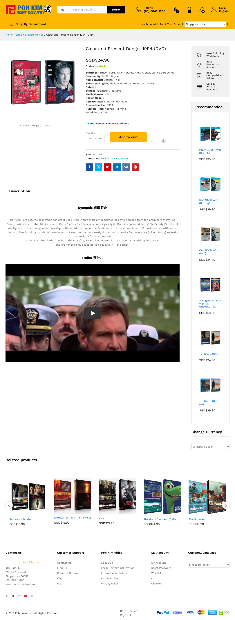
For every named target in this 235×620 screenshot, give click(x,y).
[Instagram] (32, 596)
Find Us (62, 567)
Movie (124, 158)
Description (19, 191)
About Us (107, 562)
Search (116, 9)
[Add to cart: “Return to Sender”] (15, 513)
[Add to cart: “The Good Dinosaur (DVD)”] (150, 513)
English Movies (110, 158)
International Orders (114, 573)
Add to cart (128, 137)
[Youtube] (25, 596)
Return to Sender (20, 519)
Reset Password (161, 567)
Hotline (148, 7)
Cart (154, 578)
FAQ (59, 578)
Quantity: (90, 133)
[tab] (20, 192)
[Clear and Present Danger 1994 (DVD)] (89, 167)
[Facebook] (7, 596)
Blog (59, 583)
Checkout (157, 583)
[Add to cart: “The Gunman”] (194, 513)
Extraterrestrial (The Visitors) (72, 517)
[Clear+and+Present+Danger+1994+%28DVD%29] (98, 167)
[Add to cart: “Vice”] (105, 512)
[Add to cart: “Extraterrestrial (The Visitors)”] (60, 511)
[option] (28, 504)
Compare (163, 141)
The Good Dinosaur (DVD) (160, 519)
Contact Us (64, 562)
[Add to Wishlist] (153, 141)
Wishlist (156, 573)
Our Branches (109, 578)
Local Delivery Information (117, 567)
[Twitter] (13, 596)
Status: (90, 66)
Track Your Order (170, 24)
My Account (148, 24)
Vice (101, 518)
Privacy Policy (109, 583)
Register (224, 11)
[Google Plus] (19, 596)
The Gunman (197, 519)
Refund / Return (67, 573)
